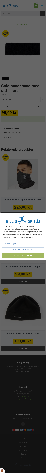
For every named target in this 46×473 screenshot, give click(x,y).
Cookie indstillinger (9, 244)
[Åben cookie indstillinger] (2, 470)
